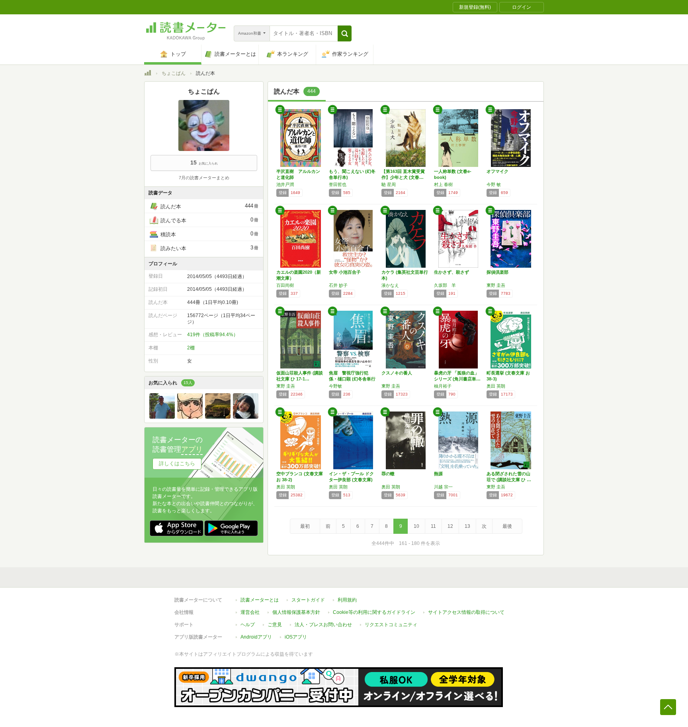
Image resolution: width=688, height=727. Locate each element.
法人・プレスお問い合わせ (323, 624)
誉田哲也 (337, 184)
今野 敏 (494, 184)
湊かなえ (390, 285)
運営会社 (250, 612)
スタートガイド (308, 600)
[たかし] (245, 416)
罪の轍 (388, 473)
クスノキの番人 (396, 372)
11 (433, 526)
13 (467, 526)
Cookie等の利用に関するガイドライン (374, 612)
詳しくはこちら (177, 463)
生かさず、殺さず (451, 272)
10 (416, 526)
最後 (507, 526)
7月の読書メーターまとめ (204, 177)
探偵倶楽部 (497, 272)
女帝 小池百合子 (345, 272)
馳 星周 (388, 184)
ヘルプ (247, 624)
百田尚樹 (285, 285)
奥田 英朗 (496, 386)
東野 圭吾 (496, 285)
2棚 (191, 348)
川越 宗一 (443, 486)
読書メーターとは (259, 600)
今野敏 (335, 386)
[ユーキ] (218, 416)
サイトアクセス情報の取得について (466, 612)
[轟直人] (190, 416)
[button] (345, 33)
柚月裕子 (443, 386)
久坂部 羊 (445, 285)
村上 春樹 (443, 184)
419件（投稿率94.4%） (212, 334)
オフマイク (497, 171)
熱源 (438, 473)
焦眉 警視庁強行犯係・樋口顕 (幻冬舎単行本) (352, 378)
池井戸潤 (285, 184)
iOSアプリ (296, 637)
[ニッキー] (162, 416)
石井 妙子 (338, 285)
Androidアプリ (256, 637)
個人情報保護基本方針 (296, 612)
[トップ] (147, 74)
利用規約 (347, 600)
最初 (305, 526)
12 (450, 526)
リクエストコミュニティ (391, 624)
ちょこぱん (174, 73)
